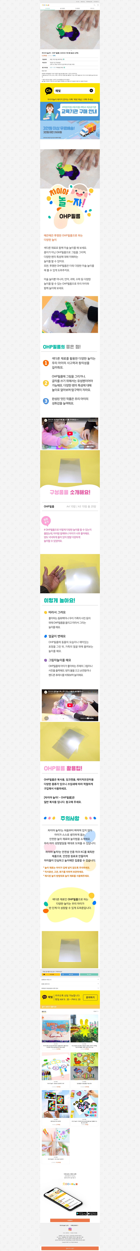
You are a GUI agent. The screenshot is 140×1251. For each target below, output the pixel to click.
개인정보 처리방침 (73, 1232)
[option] (70, 29)
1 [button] (69, 50)
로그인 (77, 1)
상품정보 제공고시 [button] (46, 979)
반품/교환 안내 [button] (45, 984)
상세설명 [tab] (47, 8)
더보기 (95, 1011)
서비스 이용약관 (66, 1232)
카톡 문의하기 (74, 1225)
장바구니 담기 (70, 1248)
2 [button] (71, 50)
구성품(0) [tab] (77, 8)
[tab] (70, 979)
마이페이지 (96, 1)
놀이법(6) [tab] (62, 8)
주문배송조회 (89, 1)
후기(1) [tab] (92, 8)
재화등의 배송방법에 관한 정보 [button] (49, 988)
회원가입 (83, 1)
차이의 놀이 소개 (64, 1225)
